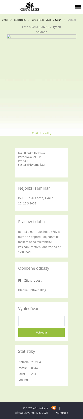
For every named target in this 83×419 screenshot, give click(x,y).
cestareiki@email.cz (31, 165)
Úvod (5, 19)
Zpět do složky (41, 133)
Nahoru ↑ (62, 413)
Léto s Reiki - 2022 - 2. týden (46, 19)
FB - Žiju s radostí (30, 280)
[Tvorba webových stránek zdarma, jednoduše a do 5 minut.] (54, 407)
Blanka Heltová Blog (32, 290)
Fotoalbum (20, 19)
